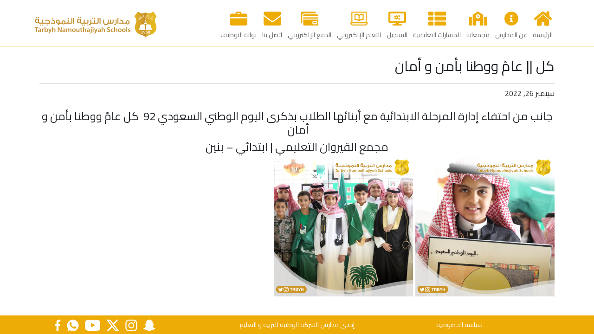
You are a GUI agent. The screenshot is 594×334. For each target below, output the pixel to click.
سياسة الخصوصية (459, 325)
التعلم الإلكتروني (359, 35)
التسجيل (397, 35)
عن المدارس (511, 35)
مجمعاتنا (478, 35)
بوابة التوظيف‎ (238, 35)
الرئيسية (543, 35)
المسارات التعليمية (437, 35)
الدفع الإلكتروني (309, 35)
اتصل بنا (272, 35)
